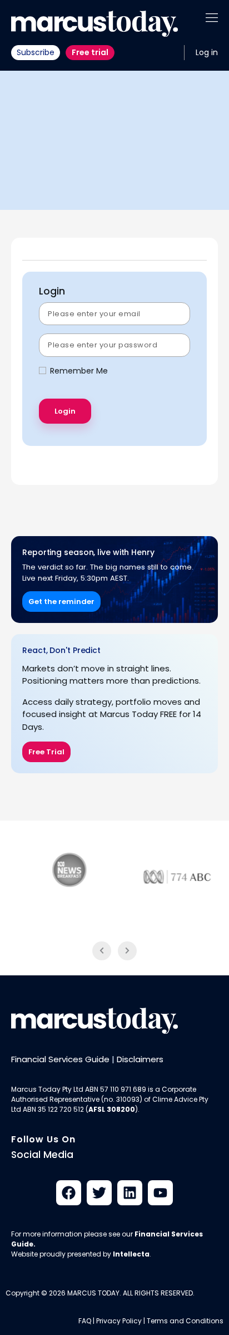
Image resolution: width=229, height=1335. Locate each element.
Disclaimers (140, 1059)
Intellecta (131, 1254)
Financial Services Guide (60, 1059)
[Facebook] (68, 1192)
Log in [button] (207, 52)
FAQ (84, 1321)
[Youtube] (160, 1192)
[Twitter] (99, 1192)
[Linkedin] (129, 1192)
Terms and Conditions (185, 1321)
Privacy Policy (119, 1321)
